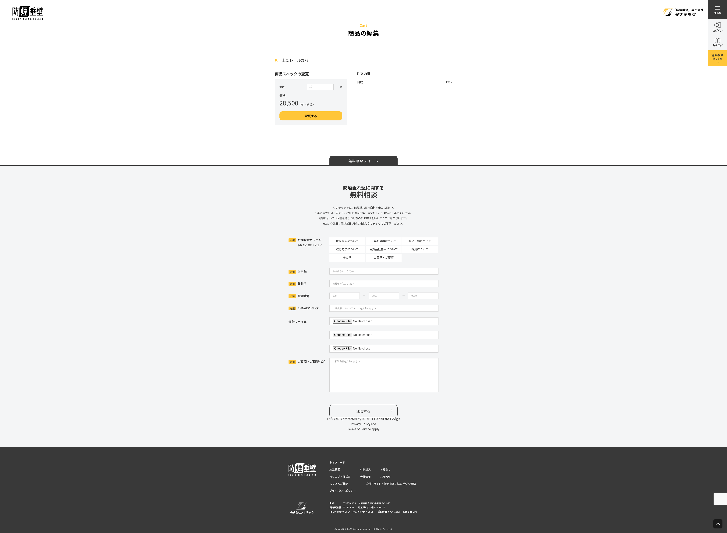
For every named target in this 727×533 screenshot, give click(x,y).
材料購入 (365, 469)
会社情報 (365, 476)
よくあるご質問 (338, 483)
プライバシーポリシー (342, 490)
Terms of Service (359, 429)
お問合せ (385, 476)
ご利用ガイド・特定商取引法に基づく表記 (390, 483)
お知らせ (385, 469)
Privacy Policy (360, 423)
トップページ (337, 462)
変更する (311, 116)
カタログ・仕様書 (340, 476)
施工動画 (334, 469)
